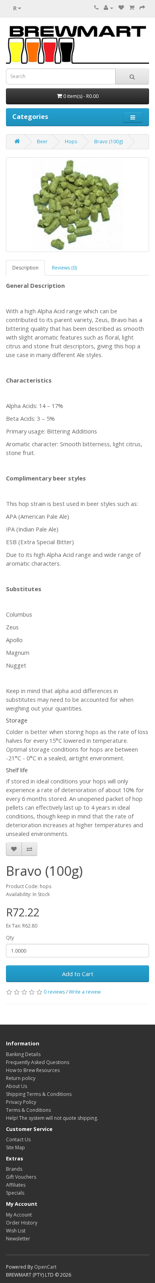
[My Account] (108, 7)
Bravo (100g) (108, 141)
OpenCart (45, 1266)
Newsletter (18, 1238)
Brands (14, 1169)
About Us (16, 1086)
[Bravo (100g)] (77, 204)
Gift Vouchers (21, 1177)
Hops (71, 141)
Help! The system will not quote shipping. (52, 1118)
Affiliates (15, 1184)
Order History (21, 1222)
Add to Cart (77, 974)
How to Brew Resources (33, 1070)
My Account (19, 1214)
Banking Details (23, 1054)
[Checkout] (142, 7)
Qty (10, 937)
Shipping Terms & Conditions (39, 1094)
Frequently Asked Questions (37, 1062)
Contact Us (18, 1139)
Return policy (20, 1078)
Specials (15, 1192)
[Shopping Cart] (131, 7)
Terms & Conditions (28, 1110)
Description (25, 267)
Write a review (85, 991)
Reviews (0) (64, 267)
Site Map (15, 1147)
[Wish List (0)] (121, 7)
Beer (42, 141)
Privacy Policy (21, 1102)
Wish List (15, 1230)
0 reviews (54, 991)
